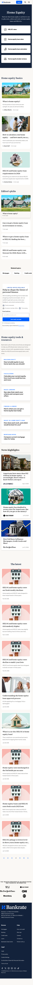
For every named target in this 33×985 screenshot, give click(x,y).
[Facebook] (2, 968)
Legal (2, 951)
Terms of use (4, 963)
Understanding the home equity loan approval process (16, 697)
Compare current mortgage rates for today (14, 438)
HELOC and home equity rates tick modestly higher (15, 625)
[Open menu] (29, 2)
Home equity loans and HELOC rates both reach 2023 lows (15, 805)
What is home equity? (11, 101)
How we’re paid (21, 929)
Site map (19, 932)
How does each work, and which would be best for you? (16, 424)
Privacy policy (4, 954)
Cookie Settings (5, 957)
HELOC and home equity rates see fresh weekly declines (15, 589)
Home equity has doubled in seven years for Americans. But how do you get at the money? (15, 509)
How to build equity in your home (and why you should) (14, 363)
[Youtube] (15, 968)
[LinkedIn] (12, 968)
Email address (6, 311)
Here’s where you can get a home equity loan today (14, 410)
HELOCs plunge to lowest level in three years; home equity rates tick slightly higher (16, 842)
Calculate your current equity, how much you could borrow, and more (15, 378)
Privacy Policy (21, 325)
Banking (16, 273)
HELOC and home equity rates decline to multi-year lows (15, 661)
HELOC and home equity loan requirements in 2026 (15, 172)
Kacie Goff (7, 146)
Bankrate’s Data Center (7, 941)
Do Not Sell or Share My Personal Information (12, 960)
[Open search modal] (25, 2)
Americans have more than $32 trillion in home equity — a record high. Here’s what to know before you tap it (15, 477)
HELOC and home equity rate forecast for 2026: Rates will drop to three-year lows (14, 253)
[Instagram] (9, 968)
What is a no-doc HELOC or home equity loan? (16, 733)
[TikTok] (18, 968)
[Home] (7, 2)
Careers (19, 935)
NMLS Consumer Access (7, 913)
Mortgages (6, 273)
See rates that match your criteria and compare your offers (13, 394)
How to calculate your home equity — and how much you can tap (16, 137)
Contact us (19, 938)
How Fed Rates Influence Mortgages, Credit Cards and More (14, 541)
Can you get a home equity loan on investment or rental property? (15, 225)
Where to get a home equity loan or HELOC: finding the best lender (16, 239)
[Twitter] (5, 968)
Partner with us (21, 941)
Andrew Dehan (8, 182)
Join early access (15, 319)
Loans (2, 938)
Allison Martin (8, 110)
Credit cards (4, 935)
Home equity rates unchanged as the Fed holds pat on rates (16, 769)
